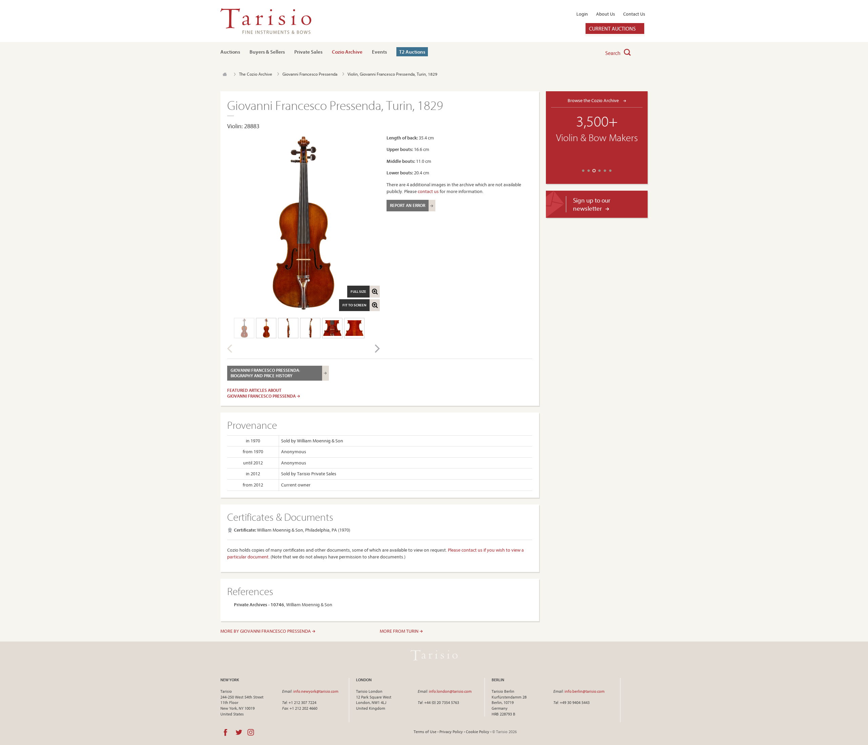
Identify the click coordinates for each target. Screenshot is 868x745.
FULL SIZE (358, 291)
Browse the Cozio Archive (594, 100)
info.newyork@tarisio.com (315, 691)
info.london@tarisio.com (450, 691)
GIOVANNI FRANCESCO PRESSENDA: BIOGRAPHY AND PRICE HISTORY (265, 372)
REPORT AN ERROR (407, 205)
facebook (225, 732)
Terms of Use (425, 731)
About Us (605, 14)
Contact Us (634, 14)
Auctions (230, 52)
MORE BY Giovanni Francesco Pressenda (266, 631)
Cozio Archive (347, 52)
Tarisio (434, 655)
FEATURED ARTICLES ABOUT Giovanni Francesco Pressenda (262, 393)
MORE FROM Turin (399, 631)
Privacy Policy (451, 731)
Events (379, 52)
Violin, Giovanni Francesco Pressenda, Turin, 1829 (392, 74)
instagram (251, 732)
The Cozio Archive (255, 74)
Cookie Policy (477, 731)
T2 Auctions (412, 52)
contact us (428, 191)
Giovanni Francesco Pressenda (309, 74)
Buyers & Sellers (267, 52)
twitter (239, 732)
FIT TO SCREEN (354, 305)
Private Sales (308, 52)
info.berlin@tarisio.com (585, 691)
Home (224, 74)
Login (582, 14)
